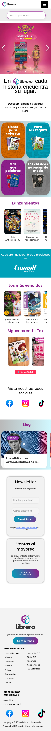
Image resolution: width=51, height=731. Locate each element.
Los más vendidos (25, 285)
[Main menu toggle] (44, 4)
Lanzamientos (25, 203)
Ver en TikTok (27, 372)
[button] (17, 71)
